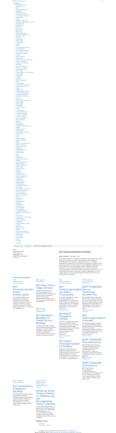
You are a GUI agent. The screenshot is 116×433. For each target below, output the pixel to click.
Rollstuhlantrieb (20, 177)
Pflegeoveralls (19, 151)
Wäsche (18, 229)
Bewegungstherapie (21, 33)
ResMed (18, 160)
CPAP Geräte (19, 39)
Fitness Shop (19, 71)
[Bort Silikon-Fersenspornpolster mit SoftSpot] (65, 335)
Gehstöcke (19, 78)
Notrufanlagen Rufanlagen (22, 132)
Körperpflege (19, 105)
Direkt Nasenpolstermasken (23, 47)
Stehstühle (18, 203)
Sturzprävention (20, 206)
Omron (18, 135)
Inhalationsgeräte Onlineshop (23, 91)
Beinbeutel (18, 27)
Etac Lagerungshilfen (21, 69)
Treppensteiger (20, 218)
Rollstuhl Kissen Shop (21, 174)
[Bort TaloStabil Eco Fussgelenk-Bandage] (19, 381)
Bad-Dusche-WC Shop (21, 20)
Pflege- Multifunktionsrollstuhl (23, 143)
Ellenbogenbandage (21, 61)
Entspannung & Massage (22, 63)
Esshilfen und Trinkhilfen (22, 67)
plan (17, 154)
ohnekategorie (19, 133)
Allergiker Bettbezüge (21, 9)
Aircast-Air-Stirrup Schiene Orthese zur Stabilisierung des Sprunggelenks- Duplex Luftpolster (45, 397)
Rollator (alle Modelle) (21, 165)
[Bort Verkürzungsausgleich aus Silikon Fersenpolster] (65, 281)
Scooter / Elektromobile (22, 193)
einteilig (18, 55)
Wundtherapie (19, 236)
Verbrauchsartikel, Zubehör (23, 223)
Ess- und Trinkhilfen (21, 66)
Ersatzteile (18, 64)
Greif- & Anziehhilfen (21, 80)
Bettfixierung (19, 31)
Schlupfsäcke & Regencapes (23, 188)
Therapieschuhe (20, 209)
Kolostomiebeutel (20, 107)
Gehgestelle (19, 75)
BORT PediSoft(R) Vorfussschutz (92, 364)
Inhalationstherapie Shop (22, 93)
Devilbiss (18, 44)
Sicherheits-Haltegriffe (21, 195)
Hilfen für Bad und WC (21, 86)
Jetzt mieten (19, 99)
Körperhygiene (20, 104)
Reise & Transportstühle (22, 159)
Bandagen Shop (20, 23)
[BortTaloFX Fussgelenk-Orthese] (65, 309)
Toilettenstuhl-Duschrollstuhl (23, 212)
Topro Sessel (19, 215)
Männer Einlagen (20, 119)
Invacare (18, 97)
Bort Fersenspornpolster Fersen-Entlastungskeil (23, 290)
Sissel (17, 196)
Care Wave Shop (20, 36)
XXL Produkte (19, 237)
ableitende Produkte (21, 5)
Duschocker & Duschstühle (23, 50)
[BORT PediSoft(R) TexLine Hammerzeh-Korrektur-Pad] (88, 281)
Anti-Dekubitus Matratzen (22, 14)
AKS (17, 8)
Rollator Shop (19, 166)
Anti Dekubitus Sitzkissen (22, 16)
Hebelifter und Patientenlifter (23, 85)
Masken (18, 121)
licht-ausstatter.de (65, 432)
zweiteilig (18, 240)
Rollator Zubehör (20, 168)
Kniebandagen (19, 102)
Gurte (17, 82)
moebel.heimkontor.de (54, 432)
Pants (17, 137)
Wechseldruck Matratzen (22, 231)
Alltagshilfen (19, 11)
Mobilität (18, 127)
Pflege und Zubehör (21, 144)
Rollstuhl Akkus (20, 173)
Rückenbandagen (20, 181)
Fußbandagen (19, 74)
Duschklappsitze (20, 49)
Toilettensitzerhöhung (21, 211)
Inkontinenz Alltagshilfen (22, 94)
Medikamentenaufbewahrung (23, 126)
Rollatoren (18, 170)
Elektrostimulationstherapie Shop (24, 60)
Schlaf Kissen (19, 187)
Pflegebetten (19, 148)
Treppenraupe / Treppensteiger (24, 217)
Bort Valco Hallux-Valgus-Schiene (45, 286)
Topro (17, 214)
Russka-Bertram (20, 182)
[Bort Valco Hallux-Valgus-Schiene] (42, 280)
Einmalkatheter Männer (22, 53)
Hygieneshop (19, 89)
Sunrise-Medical (20, 207)
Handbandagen (20, 83)
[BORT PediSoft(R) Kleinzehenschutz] (88, 335)
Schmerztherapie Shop (22, 190)
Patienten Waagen (20, 138)
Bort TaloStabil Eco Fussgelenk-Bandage (23, 388)
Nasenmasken (19, 130)
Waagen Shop (19, 226)
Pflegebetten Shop (20, 149)
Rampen (18, 155)
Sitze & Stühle (19, 198)
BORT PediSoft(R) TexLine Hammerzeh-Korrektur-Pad (92, 290)
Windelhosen (19, 234)
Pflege (17, 141)
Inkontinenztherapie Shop (22, 96)
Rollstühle (18, 171)
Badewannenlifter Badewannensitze (25, 22)
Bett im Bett (19, 28)
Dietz (17, 45)
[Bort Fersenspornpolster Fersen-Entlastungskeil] (19, 281)
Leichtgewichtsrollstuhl (21, 113)
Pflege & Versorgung (21, 146)
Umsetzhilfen (19, 222)
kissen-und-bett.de (76, 432)
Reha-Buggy (19, 157)
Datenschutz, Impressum (45, 425)
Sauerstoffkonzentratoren (22, 185)
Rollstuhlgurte (19, 179)
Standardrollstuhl (20, 201)
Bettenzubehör (20, 30)
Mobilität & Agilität (20, 129)
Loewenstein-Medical (21, 118)
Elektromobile (19, 58)
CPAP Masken (19, 41)
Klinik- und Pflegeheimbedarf (23, 100)
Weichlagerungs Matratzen (23, 233)
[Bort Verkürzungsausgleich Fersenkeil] (88, 309)
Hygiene (18, 88)
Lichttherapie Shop (21, 116)
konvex (18, 108)
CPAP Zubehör (20, 42)
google (65, 430)
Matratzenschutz (20, 124)
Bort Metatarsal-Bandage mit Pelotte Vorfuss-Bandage (44, 319)
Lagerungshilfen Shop (21, 111)
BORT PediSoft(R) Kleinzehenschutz (92, 341)
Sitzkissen (18, 199)
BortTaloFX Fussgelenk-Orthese (65, 316)
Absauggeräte (19, 6)
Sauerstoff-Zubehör (21, 184)
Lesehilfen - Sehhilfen (21, 115)
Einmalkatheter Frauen (22, 52)
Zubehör (18, 239)
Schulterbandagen (20, 192)
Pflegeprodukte (20, 152)
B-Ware (18, 19)
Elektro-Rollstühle (20, 56)
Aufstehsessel (19, 17)
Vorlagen (18, 225)
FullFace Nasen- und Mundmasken (25, 72)
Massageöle (19, 122)
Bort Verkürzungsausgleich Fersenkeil (94, 317)
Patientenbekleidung (21, 140)
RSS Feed (41, 423)
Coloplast (18, 38)
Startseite (18, 243)
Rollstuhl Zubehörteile (21, 176)
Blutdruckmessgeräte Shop (23, 34)
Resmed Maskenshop (21, 162)
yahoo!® (75, 430)
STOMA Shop (19, 204)
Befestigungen (19, 25)
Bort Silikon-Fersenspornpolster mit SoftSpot (69, 343)
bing (69, 430)
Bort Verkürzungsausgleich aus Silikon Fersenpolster (71, 290)
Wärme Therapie (20, 228)
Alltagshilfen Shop (20, 12)
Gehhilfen (18, 77)
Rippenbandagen (20, 163)
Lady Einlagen (19, 110)
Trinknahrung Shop (21, 220)
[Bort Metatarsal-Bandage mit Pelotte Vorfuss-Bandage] (42, 309)
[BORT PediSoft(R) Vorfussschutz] (88, 358)
